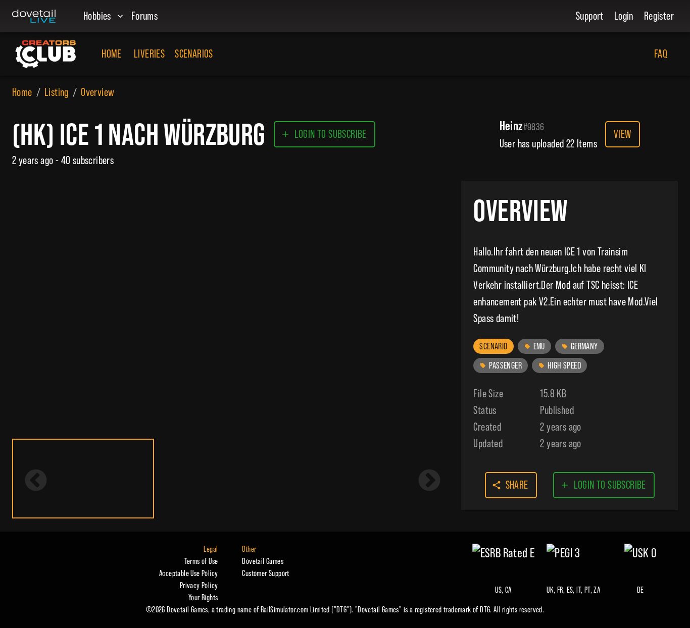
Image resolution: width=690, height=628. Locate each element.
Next (429, 481)
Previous (36, 481)
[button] (493, 346)
